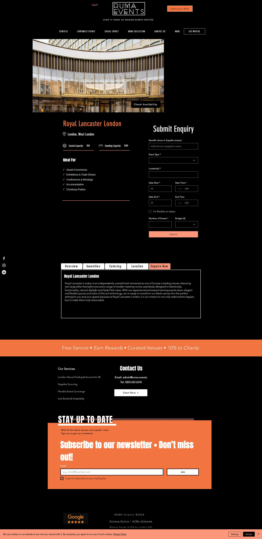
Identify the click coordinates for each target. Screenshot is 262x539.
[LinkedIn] (4, 272)
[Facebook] (4, 258)
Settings (235, 534)
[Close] (258, 534)
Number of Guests (158, 218)
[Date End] (152, 203)
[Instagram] (4, 265)
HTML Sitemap (142, 521)
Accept (249, 534)
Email (63, 466)
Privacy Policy (119, 521)
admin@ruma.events (135, 377)
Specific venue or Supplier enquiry (165, 140)
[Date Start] (152, 188)
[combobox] (173, 160)
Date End (154, 196)
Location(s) (155, 168)
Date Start (154, 182)
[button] (136, 31)
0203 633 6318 (133, 382)
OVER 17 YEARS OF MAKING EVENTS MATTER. (128, 20)
